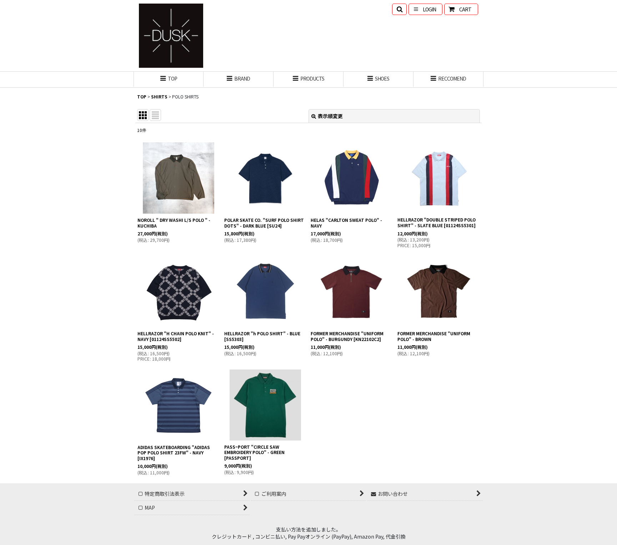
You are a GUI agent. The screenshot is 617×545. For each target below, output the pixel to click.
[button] (399, 9)
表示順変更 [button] (330, 115)
